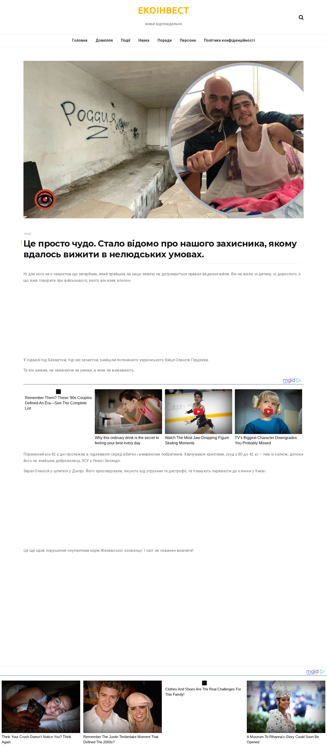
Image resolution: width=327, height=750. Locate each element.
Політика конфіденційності (229, 40)
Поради (165, 40)
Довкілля (104, 40)
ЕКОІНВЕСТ (163, 10)
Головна (79, 40)
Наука (143, 40)
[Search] (301, 17)
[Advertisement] (163, 321)
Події (125, 40)
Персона (188, 40)
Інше (27, 234)
